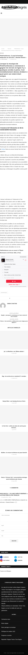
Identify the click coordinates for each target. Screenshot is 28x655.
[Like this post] (10, 298)
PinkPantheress (4, 292)
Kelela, (3, 149)
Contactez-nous (5, 619)
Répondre (26, 493)
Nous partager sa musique (8, 627)
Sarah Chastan (4, 59)
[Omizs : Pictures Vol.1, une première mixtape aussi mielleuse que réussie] (14, 466)
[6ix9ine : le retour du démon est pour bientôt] (14, 441)
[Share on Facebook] (12, 298)
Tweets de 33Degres (5, 571)
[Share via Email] (17, 298)
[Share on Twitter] (13, 298)
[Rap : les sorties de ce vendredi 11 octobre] (14, 364)
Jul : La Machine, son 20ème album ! (14, 351)
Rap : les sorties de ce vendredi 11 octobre (14, 376)
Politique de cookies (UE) (8, 631)
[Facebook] (11, 648)
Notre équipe (4, 623)
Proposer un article (6, 635)
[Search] (26, 13)
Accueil (2, 48)
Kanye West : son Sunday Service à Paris (14, 401)
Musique (9, 48)
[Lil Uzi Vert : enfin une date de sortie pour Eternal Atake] (14, 414)
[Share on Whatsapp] (16, 298)
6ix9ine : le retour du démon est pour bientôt (14, 452)
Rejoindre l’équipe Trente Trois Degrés (11, 639)
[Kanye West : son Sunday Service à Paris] (14, 389)
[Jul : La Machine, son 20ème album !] (14, 340)
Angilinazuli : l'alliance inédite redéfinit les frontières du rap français (13, 494)
